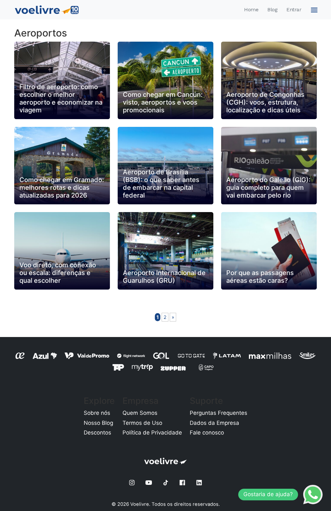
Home (251, 9)
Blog (272, 9)
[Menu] (313, 9)
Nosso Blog (98, 423)
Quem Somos (140, 413)
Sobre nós (97, 413)
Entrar (293, 9)
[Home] (46, 10)
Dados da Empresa (214, 423)
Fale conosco (207, 432)
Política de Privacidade (152, 432)
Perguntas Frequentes (218, 413)
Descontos (97, 432)
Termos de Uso (142, 423)
